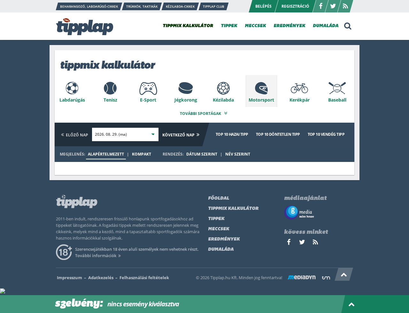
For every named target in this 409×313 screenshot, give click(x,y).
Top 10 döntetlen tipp (278, 134)
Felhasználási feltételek (144, 277)
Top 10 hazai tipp (232, 134)
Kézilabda (223, 100)
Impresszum (69, 277)
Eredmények (224, 239)
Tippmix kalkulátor (233, 208)
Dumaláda (221, 249)
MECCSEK (255, 26)
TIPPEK (229, 26)
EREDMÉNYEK (289, 26)
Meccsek (218, 229)
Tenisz (110, 100)
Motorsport (261, 100)
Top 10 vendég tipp (326, 134)
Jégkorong (185, 100)
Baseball (337, 100)
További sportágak (201, 113)
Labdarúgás (72, 100)
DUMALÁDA (325, 26)
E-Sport (148, 100)
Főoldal (218, 198)
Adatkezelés (100, 277)
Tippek (216, 219)
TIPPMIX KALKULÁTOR (188, 26)
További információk (95, 255)
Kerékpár (299, 100)
